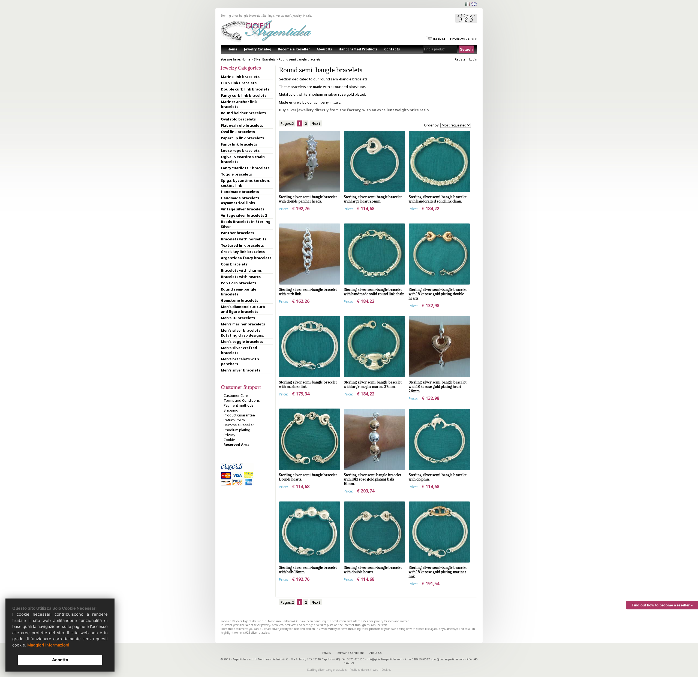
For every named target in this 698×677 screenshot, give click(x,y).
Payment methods (239, 405)
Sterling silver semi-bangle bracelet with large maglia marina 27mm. (373, 384)
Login (473, 59)
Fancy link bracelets (239, 144)
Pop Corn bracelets (238, 282)
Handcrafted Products (358, 49)
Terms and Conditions (242, 400)
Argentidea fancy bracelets (246, 257)
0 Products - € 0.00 (455, 39)
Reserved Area (236, 444)
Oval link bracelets (238, 131)
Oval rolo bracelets (238, 119)
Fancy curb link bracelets (243, 95)
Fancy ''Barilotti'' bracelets (245, 167)
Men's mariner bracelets (243, 324)
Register (461, 59)
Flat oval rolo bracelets (242, 125)
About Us (324, 49)
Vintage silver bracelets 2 (244, 215)
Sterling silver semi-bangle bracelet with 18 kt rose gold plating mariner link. (438, 571)
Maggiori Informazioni (48, 645)
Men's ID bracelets (238, 317)
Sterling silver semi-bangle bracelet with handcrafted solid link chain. (438, 199)
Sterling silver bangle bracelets (327, 670)
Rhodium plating (237, 429)
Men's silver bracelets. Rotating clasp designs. (242, 333)
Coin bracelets (234, 264)
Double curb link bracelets (245, 89)
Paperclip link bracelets (242, 137)
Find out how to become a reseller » (662, 605)
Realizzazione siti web (364, 670)
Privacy (229, 434)
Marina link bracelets (240, 76)
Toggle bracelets (236, 174)
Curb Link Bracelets (239, 82)
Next (315, 123)
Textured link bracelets (242, 245)
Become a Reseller (294, 49)
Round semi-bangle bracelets (299, 59)
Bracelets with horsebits (243, 239)
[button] (466, 49)
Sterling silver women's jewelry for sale (287, 15)
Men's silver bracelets (240, 370)
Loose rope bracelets (240, 150)
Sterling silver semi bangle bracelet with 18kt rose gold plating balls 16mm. (372, 479)
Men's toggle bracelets (242, 341)
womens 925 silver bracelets (252, 632)
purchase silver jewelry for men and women (287, 629)
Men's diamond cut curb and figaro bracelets (243, 309)
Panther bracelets (237, 232)
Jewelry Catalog (257, 49)
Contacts (392, 49)
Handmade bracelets (240, 191)
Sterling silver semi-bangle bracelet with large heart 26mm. (373, 199)
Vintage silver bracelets (242, 209)
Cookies (386, 670)
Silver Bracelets (264, 59)
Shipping (231, 410)
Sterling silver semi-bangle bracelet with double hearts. (373, 569)
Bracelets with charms (241, 270)
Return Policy (234, 420)
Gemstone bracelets (239, 300)
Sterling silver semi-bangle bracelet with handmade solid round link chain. (374, 291)
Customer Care (236, 395)
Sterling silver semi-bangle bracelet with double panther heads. (308, 199)
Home (232, 49)
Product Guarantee (239, 415)
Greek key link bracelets (243, 251)
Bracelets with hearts (241, 276)
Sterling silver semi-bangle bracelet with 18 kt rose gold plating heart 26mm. (438, 386)
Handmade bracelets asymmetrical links (240, 200)
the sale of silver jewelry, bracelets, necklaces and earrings (276, 625)
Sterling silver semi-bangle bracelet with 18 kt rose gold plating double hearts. (438, 293)
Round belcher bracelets (243, 112)
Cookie (229, 439)
